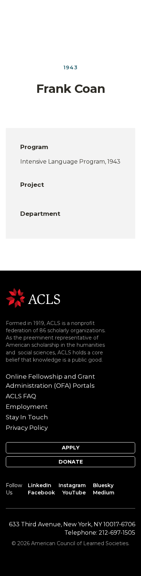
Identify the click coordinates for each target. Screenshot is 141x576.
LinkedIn (39, 485)
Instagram (72, 485)
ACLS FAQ (21, 396)
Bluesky (103, 485)
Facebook (41, 492)
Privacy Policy (27, 427)
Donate (71, 461)
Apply (71, 447)
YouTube (74, 492)
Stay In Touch (27, 417)
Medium (103, 492)
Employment (27, 406)
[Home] (33, 297)
